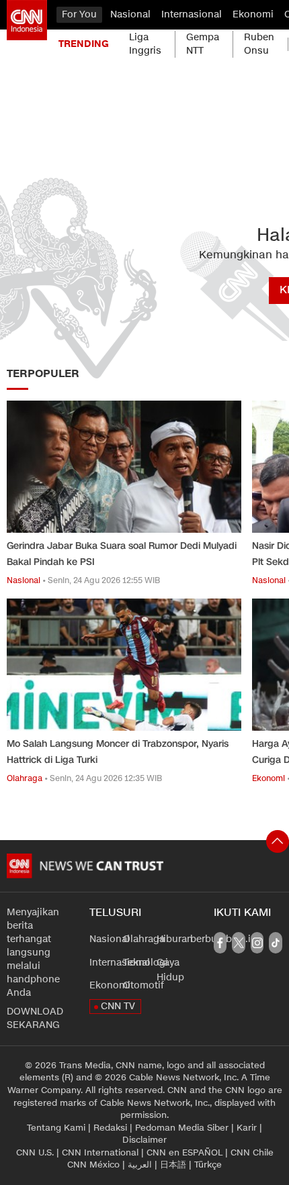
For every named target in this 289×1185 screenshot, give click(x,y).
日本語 (173, 1165)
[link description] (27, 20)
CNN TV (118, 1006)
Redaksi (110, 1128)
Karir (247, 1128)
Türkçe (208, 1165)
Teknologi (145, 962)
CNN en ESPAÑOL (184, 1153)
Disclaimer (144, 1140)
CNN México (93, 1165)
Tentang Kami (56, 1128)
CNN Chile (252, 1153)
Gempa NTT (202, 44)
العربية (140, 1165)
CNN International (100, 1153)
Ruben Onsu (259, 44)
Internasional (191, 14)
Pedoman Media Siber (182, 1128)
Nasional (130, 14)
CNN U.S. (35, 1153)
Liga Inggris (145, 44)
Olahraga (144, 939)
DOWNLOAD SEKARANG (35, 1018)
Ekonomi (253, 14)
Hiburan (175, 939)
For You (79, 14)
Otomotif (143, 985)
